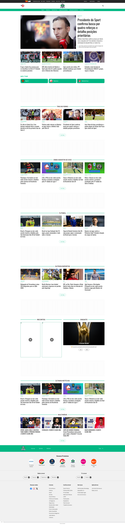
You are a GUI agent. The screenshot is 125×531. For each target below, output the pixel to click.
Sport (43, 10)
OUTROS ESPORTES (62, 266)
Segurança (51, 503)
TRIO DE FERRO (62, 106)
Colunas (33, 448)
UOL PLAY (58, 1)
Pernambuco (52, 488)
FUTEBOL (62, 213)
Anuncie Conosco (82, 494)
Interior (88, 477)
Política (51, 490)
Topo (100, 448)
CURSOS (53, 1)
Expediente (66, 501)
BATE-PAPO (92, 1)
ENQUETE (83, 319)
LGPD (64, 496)
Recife (26, 477)
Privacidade (66, 492)
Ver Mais (62, 135)
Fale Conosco (66, 503)
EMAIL (98, 1)
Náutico (48, 10)
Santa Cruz (54, 10)
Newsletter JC (81, 490)
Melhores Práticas (67, 494)
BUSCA (85, 1)
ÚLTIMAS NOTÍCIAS (62, 381)
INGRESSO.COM (36, 1)
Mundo (50, 494)
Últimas (82, 10)
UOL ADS (63, 1)
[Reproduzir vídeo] (30, 339)
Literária (51, 517)
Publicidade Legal (82, 492)
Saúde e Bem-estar (53, 505)
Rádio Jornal (95, 490)
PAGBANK (48, 1)
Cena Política (52, 496)
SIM (81, 349)
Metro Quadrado (53, 511)
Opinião (41, 448)
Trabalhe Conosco (67, 505)
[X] (37, 489)
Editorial (49, 448)
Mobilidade (51, 507)
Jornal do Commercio (97, 488)
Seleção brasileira (73, 10)
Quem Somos (66, 488)
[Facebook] (31, 489)
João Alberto (52, 515)
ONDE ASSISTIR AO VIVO (62, 160)
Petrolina (55, 477)
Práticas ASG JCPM (67, 490)
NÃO (87, 349)
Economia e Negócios (54, 513)
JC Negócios (52, 501)
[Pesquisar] (102, 5)
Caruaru (35, 477)
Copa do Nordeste (63, 10)
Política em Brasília (53, 498)
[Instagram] (34, 489)
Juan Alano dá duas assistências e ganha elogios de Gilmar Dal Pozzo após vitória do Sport (91, 46)
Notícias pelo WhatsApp (83, 488)
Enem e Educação (53, 509)
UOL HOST (43, 1)
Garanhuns (45, 477)
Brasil (50, 492)
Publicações (66, 498)
